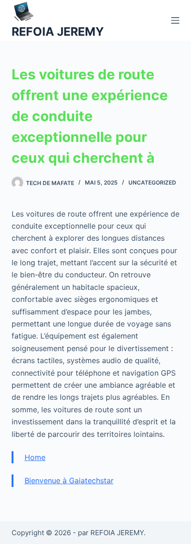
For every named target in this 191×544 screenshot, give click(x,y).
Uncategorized (152, 182)
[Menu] (175, 20)
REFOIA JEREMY (58, 31)
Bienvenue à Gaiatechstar (69, 480)
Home (35, 457)
